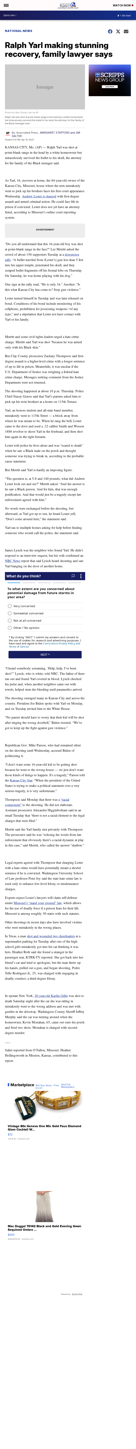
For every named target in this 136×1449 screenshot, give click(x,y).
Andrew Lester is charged (39, 196)
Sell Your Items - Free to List (47, 1086)
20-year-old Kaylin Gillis (51, 995)
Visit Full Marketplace (67, 1085)
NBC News (12, 560)
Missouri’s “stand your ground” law (38, 903)
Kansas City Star (21, 780)
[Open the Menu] (6, 5)
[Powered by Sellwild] (77, 1294)
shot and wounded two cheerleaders (51, 936)
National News (18, 31)
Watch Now (122, 5)
